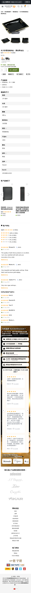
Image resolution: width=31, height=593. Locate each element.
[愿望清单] (28, 7)
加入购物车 (14, 70)
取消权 (15, 530)
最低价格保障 (10, 353)
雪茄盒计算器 (15, 540)
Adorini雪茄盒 (15, 555)
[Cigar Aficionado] (7, 461)
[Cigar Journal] (18, 461)
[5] (10, 53)
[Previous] (2, 74)
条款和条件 (15, 518)
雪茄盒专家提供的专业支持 (14, 364)
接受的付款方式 (15, 533)
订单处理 (15, 516)
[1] (3, 53)
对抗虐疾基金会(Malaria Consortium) (16, 578)
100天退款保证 (15, 526)
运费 (15, 513)
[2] (5, 53)
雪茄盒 (15, 553)
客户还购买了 (20, 74)
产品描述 (3, 74)
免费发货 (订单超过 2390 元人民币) (16, 339)
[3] (7, 53)
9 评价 (13, 52)
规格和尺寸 (11, 74)
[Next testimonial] (27, 410)
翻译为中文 (4, 259)
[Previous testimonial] (3, 410)
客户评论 (28, 74)
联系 (15, 511)
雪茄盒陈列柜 (15, 550)
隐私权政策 (15, 521)
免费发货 (13, 2)
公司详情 (15, 535)
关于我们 (15, 523)
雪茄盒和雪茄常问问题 (15, 538)
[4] (8, 53)
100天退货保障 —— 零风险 (14, 344)
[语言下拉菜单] (15, 588)
